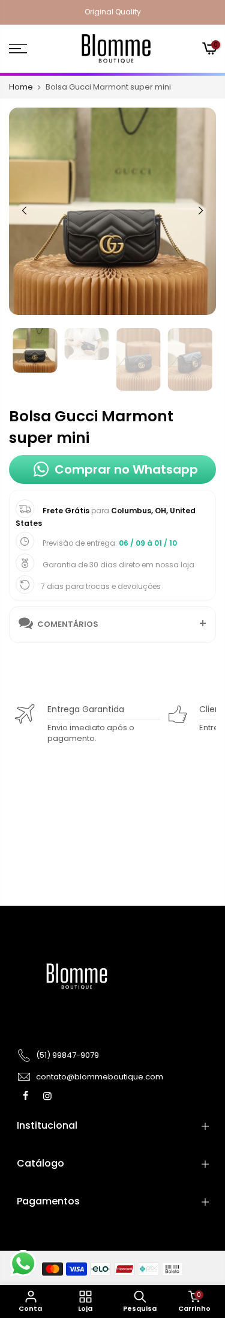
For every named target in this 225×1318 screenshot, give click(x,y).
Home (21, 87)
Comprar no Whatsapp (126, 469)
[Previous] (24, 210)
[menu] (31, 48)
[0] (208, 49)
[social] (27, 1095)
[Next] (200, 210)
